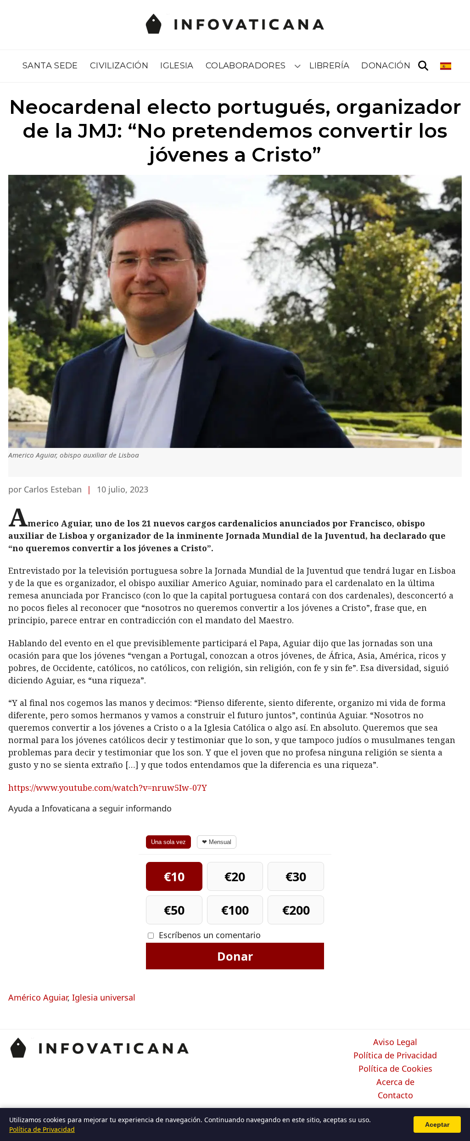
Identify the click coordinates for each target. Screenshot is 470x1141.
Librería (329, 66)
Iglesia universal (103, 997)
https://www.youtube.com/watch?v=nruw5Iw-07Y (107, 787)
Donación (385, 66)
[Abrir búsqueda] (423, 66)
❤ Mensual (216, 842)
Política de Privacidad (395, 1055)
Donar (235, 956)
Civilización (119, 66)
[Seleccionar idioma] (446, 66)
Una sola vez (168, 842)
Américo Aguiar (37, 997)
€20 (234, 876)
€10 (174, 876)
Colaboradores (246, 66)
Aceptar (437, 1124)
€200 (296, 909)
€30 (295, 876)
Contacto (395, 1095)
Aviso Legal (395, 1042)
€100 (235, 909)
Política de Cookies (395, 1069)
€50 (174, 909)
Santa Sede (50, 66)
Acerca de (395, 1082)
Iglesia (177, 66)
